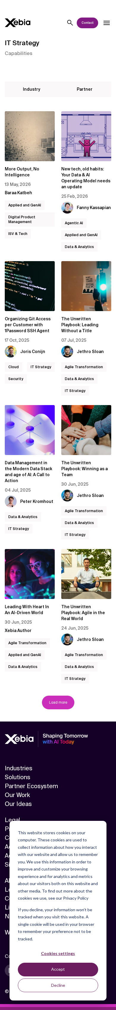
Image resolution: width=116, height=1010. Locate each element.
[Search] (70, 22)
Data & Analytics (79, 246)
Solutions (17, 777)
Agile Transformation (84, 367)
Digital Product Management (21, 219)
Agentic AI (74, 223)
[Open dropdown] (106, 23)
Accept (58, 969)
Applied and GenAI (24, 205)
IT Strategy (41, 367)
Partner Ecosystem (31, 786)
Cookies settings (58, 953)
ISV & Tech (17, 233)
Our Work (17, 795)
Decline (58, 985)
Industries (18, 768)
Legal (12, 820)
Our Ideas (18, 804)
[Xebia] (17, 22)
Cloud (13, 367)
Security (15, 379)
